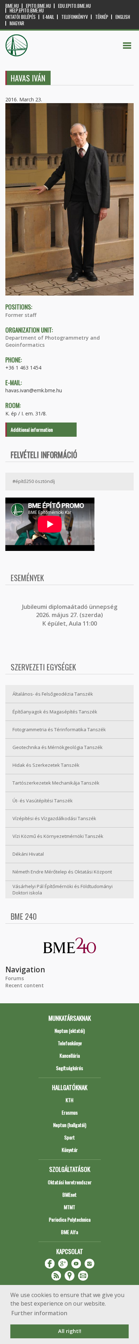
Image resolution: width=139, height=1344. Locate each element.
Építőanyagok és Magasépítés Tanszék (54, 711)
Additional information (32, 429)
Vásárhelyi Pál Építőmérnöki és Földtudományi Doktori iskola (62, 889)
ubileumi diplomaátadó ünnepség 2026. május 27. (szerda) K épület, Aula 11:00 (70, 615)
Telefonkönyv (74, 17)
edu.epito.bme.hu (74, 6)
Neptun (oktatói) (70, 1030)
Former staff (20, 315)
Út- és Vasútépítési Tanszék (42, 800)
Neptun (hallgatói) (69, 1124)
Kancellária (70, 1055)
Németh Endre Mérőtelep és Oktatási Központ (62, 871)
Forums (14, 978)
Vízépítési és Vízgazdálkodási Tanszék (54, 818)
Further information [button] (39, 1313)
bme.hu (12, 6)
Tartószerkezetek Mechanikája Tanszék (55, 783)
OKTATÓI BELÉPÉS (20, 17)
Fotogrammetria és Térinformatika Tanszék (59, 729)
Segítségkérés (69, 1068)
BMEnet (69, 1194)
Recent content (24, 985)
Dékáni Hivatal (28, 854)
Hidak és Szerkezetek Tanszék (45, 765)
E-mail (48, 17)
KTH (69, 1100)
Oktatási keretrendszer (70, 1182)
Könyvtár (70, 1149)
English (122, 17)
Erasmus (70, 1112)
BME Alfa (69, 1232)
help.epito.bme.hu (27, 10)
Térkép (101, 17)
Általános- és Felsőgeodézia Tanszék (52, 694)
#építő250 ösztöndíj (33, 481)
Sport (69, 1137)
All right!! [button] (69, 1331)
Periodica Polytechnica (70, 1219)
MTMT (69, 1207)
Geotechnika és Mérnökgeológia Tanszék (57, 747)
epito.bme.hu (38, 6)
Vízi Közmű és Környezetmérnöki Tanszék (57, 836)
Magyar (17, 23)
